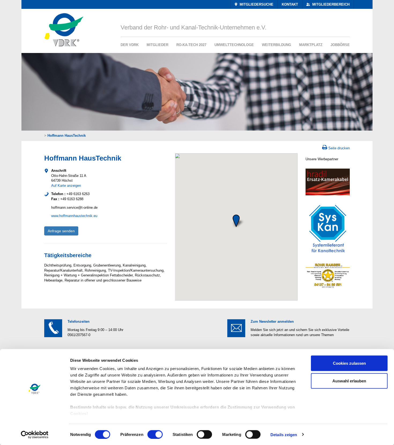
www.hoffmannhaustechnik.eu (74, 216)
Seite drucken (339, 148)
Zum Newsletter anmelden (272, 322)
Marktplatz (310, 45)
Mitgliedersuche (256, 4)
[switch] (155, 434)
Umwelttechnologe (234, 45)
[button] (236, 220)
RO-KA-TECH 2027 (191, 45)
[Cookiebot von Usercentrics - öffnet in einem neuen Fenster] (34, 435)
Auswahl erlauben (349, 380)
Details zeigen (283, 434)
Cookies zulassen (349, 363)
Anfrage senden (61, 231)
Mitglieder (157, 45)
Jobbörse (340, 45)
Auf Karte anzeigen (66, 186)
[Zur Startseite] (62, 27)
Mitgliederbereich (330, 4)
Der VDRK (130, 45)
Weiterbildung (276, 45)
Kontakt (290, 4)
